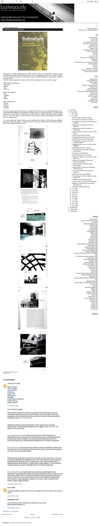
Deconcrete (94, 40)
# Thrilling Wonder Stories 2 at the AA (83, 137)
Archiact (95, 67)
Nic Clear (95, 97)
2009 (72, 207)
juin (73, 196)
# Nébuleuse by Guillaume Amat (81, 179)
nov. (73, 116)
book (8, 373)
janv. (73, 205)
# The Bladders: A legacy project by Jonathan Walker (82, 141)
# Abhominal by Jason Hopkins (81, 174)
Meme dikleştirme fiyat (15, 472)
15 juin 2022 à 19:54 (13, 496)
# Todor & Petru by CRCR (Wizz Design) (84, 181)
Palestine (92, 241)
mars (74, 202)
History (92, 237)
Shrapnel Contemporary (90, 43)
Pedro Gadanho (93, 88)
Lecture (92, 236)
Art (93, 222)
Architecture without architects (85, 256)
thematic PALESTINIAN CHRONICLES (86, 278)
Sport (93, 272)
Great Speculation (89, 259)
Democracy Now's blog (91, 50)
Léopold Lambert (92, 28)
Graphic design (91, 292)
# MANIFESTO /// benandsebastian (82, 139)
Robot (93, 270)
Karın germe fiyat (13, 447)
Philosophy (91, 242)
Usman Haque (93, 82)
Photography (91, 231)
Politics (92, 225)
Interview (92, 268)
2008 (72, 209)
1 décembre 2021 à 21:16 (14, 484)
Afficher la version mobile (32, 517)
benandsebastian (92, 80)
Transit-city (94, 39)
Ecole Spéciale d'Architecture (86, 244)
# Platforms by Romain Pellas (81, 135)
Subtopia (95, 60)
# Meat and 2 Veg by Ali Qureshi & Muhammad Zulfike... (82, 161)
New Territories (93, 64)
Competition (91, 265)
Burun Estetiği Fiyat (25, 418)
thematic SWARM (90, 287)
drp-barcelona (93, 37)
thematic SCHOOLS (89, 250)
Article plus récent (6, 514)
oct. (73, 188)
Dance (94, 303)
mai (73, 198)
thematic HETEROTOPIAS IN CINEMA (86, 253)
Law (94, 285)
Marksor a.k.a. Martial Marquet (88, 30)
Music (94, 290)
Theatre (93, 307)
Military (92, 233)
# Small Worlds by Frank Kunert (81, 155)
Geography (91, 245)
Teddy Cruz (94, 99)
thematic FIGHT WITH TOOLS (85, 273)
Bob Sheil (95, 83)
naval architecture (90, 298)
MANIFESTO (94, 79)
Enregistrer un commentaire (11, 511)
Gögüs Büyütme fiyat (51, 426)
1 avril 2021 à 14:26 (12, 406)
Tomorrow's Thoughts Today (89, 57)
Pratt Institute (91, 248)
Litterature (91, 239)
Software (93, 301)
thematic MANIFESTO (88, 275)
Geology (93, 306)
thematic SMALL (90, 262)
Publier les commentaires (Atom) (21, 522)
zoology (93, 309)
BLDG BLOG (94, 45)
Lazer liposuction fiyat (14, 435)
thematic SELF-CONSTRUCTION (84, 282)
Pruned (95, 54)
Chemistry (92, 299)
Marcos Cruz (94, 94)
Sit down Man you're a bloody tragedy (86, 62)
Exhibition (92, 230)
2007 (72, 211)
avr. (73, 200)
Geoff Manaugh (93, 101)
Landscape (91, 267)
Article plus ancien (57, 514)
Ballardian (95, 59)
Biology (93, 289)
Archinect (95, 53)
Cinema (92, 228)
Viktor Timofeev (93, 96)
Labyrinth (92, 276)
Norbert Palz (94, 87)
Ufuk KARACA (12, 409)
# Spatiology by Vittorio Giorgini (81, 148)
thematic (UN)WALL (89, 264)
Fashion (92, 284)
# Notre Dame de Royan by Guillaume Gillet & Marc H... (83, 168)
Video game (92, 296)
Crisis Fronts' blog (92, 51)
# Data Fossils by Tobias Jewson (82, 117)
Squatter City (94, 48)
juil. (73, 194)
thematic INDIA (90, 251)
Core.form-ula (93, 56)
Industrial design (90, 247)
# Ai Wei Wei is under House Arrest (82, 119)
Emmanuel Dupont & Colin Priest (88, 91)
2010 (72, 112)
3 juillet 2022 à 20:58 (13, 508)
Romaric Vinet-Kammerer (90, 85)
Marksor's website (92, 68)
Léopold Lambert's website (89, 70)
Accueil (32, 514)
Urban (92, 227)
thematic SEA (91, 281)
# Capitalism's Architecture (80, 153)
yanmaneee (11, 383)
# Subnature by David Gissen (13, 29)
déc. (73, 114)
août (73, 192)
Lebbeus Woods (93, 47)
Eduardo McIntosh (92, 90)
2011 (72, 110)
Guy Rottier (94, 102)
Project (92, 219)
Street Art (92, 261)
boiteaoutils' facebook (91, 71)
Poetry (94, 295)
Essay (94, 304)
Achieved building (88, 224)
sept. (74, 190)
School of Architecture (87, 220)
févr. (73, 203)
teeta (9, 487)
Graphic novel (91, 293)
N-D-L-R (95, 65)
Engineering (91, 258)
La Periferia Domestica (91, 42)
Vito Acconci (94, 93)
